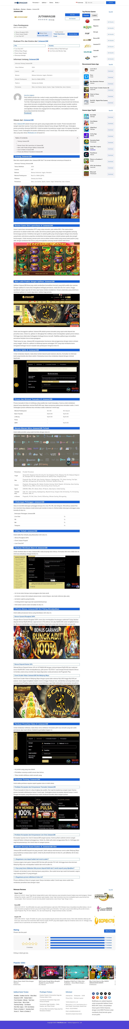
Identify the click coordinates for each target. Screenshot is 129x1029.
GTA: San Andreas (29, 1007)
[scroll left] (15, 976)
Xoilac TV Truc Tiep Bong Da (94, 1024)
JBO (80, 1024)
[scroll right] (113, 976)
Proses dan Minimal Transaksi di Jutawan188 (30, 151)
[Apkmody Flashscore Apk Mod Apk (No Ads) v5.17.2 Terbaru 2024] (86, 154)
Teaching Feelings (18, 1004)
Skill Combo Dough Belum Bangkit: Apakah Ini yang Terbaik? (49, 982)
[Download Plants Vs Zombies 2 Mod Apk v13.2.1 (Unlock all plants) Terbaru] (86, 160)
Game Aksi (92, 89)
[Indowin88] (87, 21)
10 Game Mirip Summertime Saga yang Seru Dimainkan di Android (51, 1009)
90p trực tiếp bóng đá (61, 1024)
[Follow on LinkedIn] (101, 997)
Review (23, 9)
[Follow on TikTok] (101, 993)
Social (91, 77)
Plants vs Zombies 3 (25, 1011)
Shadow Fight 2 (28, 998)
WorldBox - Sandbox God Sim (21, 995)
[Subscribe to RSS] (97, 997)
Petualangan (93, 142)
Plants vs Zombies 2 (19, 1009)
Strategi (92, 96)
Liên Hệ (111, 2)
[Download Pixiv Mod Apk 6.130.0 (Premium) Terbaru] (86, 76)
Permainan (36, 2)
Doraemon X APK (18, 998)
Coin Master (27, 1004)
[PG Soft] (87, 33)
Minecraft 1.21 (18, 1024)
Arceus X (16, 1011)
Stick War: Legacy (18, 1007)
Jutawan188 (21, 124)
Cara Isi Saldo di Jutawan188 (25, 149)
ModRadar (17, 9)
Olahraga (92, 116)
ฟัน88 (68, 1024)
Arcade (92, 123)
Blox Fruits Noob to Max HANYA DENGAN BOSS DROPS (99, 982)
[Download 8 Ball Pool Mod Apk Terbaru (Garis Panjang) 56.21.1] (86, 129)
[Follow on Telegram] (109, 997)
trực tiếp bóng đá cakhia (47, 1024)
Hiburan (92, 135)
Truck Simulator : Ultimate (20, 1000)
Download (110, 71)
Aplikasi (44, 2)
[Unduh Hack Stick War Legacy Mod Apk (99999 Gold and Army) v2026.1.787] (86, 148)
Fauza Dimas (29, 95)
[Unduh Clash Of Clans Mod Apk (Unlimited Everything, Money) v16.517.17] (86, 95)
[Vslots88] (87, 52)
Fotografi (92, 102)
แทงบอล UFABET (31, 1024)
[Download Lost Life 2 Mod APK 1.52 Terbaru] (86, 70)
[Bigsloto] (87, 27)
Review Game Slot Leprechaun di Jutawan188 (30, 145)
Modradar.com (32, 133)
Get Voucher (111, 22)
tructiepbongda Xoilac (109, 1024)
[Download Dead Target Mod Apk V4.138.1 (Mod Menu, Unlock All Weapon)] (86, 89)
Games (29, 9)
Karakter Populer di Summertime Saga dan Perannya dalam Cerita (51, 996)
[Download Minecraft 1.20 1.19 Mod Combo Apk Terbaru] (86, 173)
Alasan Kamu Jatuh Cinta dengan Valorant (24, 982)
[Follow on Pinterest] (93, 997)
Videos (51, 2)
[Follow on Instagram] (97, 993)
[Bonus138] (87, 39)
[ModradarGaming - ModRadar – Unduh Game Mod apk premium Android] (21, 2)
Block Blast (33, 995)
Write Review (110, 931)
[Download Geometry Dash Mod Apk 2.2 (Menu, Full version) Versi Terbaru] (86, 141)
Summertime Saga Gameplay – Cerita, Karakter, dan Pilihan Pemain (49, 1005)
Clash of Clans (18, 1002)
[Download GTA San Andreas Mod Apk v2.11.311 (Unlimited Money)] (86, 167)
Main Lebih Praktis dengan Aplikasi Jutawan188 (30, 147)
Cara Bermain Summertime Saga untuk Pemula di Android (50, 1000)
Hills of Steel (26, 1002)
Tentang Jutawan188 (23, 141)
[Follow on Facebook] (93, 993)
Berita (56, 2)
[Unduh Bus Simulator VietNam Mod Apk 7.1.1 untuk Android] (86, 83)
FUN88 (39, 1024)
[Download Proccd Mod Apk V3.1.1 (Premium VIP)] (86, 102)
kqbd (77, 1024)
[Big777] (87, 58)
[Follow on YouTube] (105, 997)
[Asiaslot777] (87, 46)
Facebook (27, 113)
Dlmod (24, 1024)
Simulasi (92, 70)
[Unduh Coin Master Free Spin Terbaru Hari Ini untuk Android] (86, 122)
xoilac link (73, 1024)
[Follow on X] (105, 993)
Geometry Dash (30, 1009)
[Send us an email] (109, 993)
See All (111, 890)
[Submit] (86, 2)
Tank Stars (31, 1000)
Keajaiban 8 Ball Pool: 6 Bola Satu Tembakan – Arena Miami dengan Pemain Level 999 (74, 982)
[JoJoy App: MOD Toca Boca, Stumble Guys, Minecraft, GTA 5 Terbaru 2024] (86, 135)
